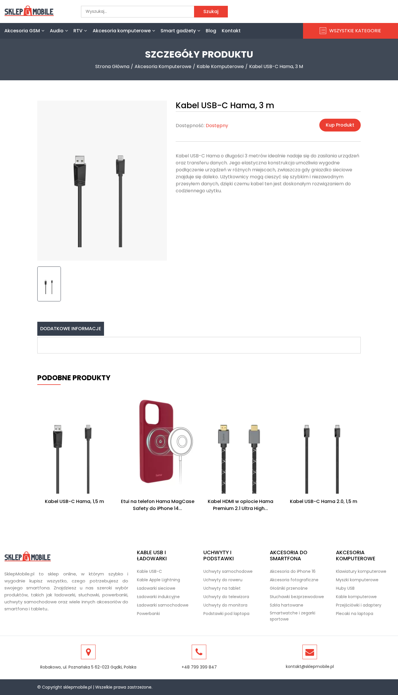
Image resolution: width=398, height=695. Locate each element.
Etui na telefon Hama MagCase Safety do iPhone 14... (157, 505)
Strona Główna (112, 66)
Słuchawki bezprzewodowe (297, 597)
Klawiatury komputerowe (361, 571)
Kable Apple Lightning (158, 580)
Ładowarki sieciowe (156, 588)
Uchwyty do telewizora (226, 597)
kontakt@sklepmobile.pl (310, 666)
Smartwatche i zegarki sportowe (292, 616)
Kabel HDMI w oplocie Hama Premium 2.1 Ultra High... (240, 505)
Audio (57, 30)
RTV (77, 30)
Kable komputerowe (220, 66)
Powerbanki (148, 613)
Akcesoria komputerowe (122, 30)
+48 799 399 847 (199, 667)
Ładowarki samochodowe (163, 605)
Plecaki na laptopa (354, 613)
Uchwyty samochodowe (228, 571)
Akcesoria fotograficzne (294, 580)
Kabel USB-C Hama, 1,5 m (74, 501)
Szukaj (211, 11)
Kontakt (231, 30)
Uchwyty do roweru (222, 580)
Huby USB (345, 588)
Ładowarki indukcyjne (158, 597)
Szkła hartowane (286, 605)
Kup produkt (340, 125)
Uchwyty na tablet (222, 588)
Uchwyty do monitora (225, 605)
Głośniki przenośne (289, 588)
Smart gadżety (178, 30)
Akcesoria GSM (22, 30)
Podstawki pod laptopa (226, 613)
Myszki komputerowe (357, 580)
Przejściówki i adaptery (358, 605)
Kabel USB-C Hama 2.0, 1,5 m (323, 501)
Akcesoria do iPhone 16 (293, 571)
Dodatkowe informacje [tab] (70, 328)
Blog (211, 30)
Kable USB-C (149, 571)
